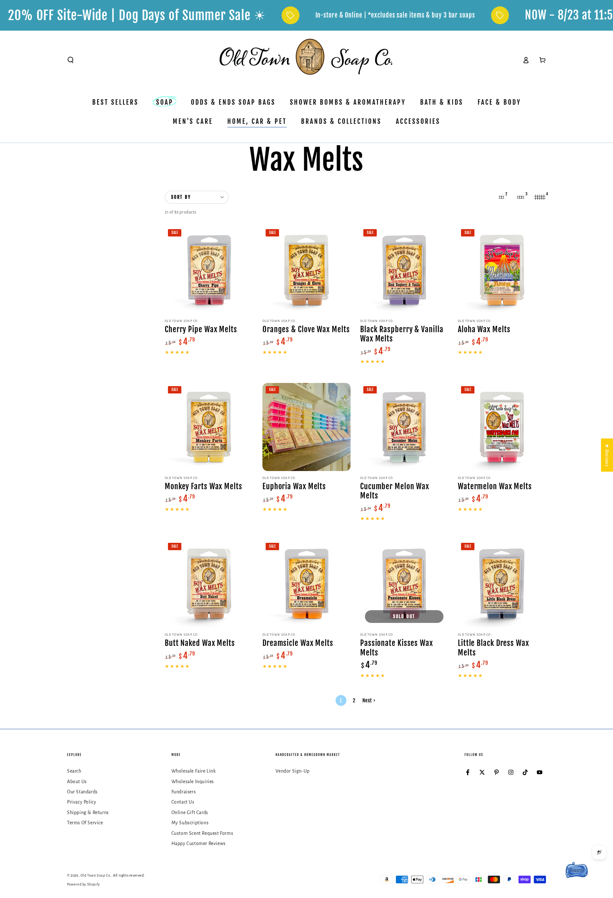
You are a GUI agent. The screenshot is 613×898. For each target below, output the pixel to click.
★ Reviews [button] (606, 455)
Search (74, 771)
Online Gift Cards (189, 812)
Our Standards (82, 791)
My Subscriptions (190, 822)
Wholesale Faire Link (193, 771)
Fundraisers (183, 791)
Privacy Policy (81, 801)
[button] (70, 60)
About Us (77, 781)
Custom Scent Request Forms (202, 833)
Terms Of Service (85, 822)
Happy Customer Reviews (198, 843)
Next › (368, 700)
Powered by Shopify (83, 884)
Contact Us (182, 801)
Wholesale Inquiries (192, 781)
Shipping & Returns (88, 812)
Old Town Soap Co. (95, 875)
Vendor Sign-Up (292, 771)
